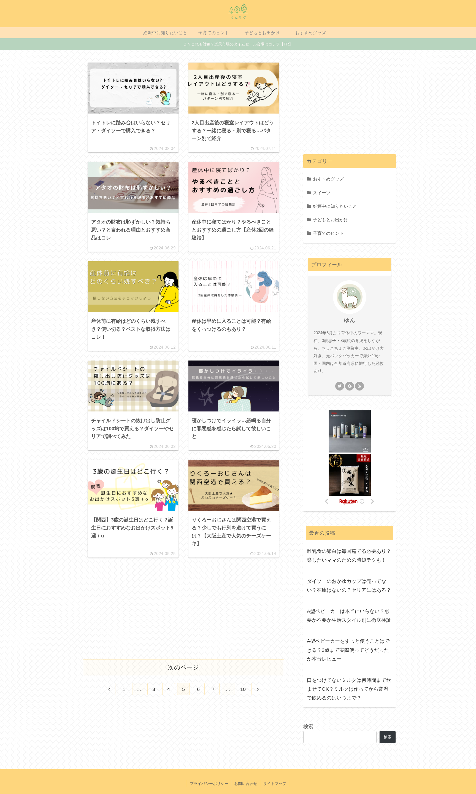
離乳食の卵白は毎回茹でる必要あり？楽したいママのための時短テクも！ (349, 555)
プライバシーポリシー (209, 783)
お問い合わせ (245, 783)
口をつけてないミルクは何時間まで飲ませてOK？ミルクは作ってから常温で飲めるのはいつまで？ (349, 689)
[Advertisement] (183, 605)
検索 (308, 726)
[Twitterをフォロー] (339, 386)
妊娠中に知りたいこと (335, 206)
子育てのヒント (328, 233)
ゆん (349, 320)
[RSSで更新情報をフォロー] (359, 386)
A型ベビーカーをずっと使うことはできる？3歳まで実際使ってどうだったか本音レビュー (348, 650)
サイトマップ (274, 783)
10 (243, 689)
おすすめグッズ (328, 178)
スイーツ (322, 192)
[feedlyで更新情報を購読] (349, 386)
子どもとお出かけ (330, 219)
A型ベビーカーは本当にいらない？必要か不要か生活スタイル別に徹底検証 (349, 616)
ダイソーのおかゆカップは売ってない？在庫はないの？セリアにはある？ (349, 585)
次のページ (183, 667)
